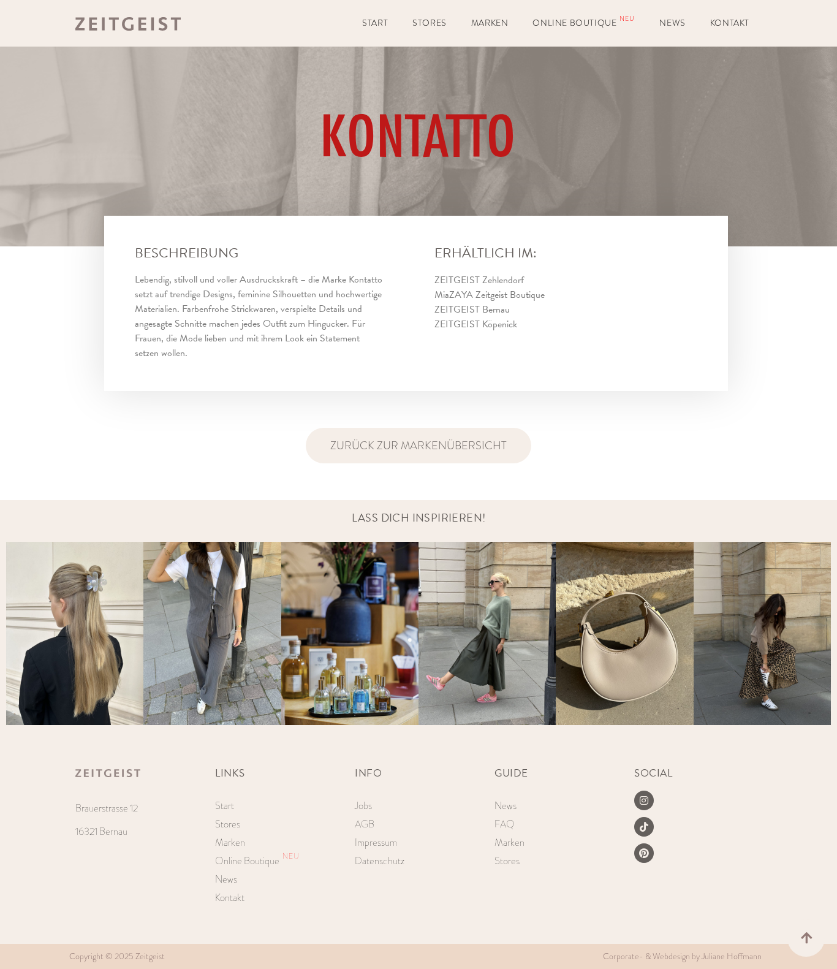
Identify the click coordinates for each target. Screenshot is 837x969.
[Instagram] (644, 800)
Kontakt (729, 23)
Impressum (376, 842)
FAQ (504, 824)
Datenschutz (379, 860)
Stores (429, 23)
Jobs (363, 805)
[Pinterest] (644, 853)
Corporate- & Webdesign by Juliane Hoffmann (682, 956)
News (672, 23)
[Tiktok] (644, 827)
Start (375, 23)
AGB (364, 824)
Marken (490, 23)
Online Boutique (583, 21)
